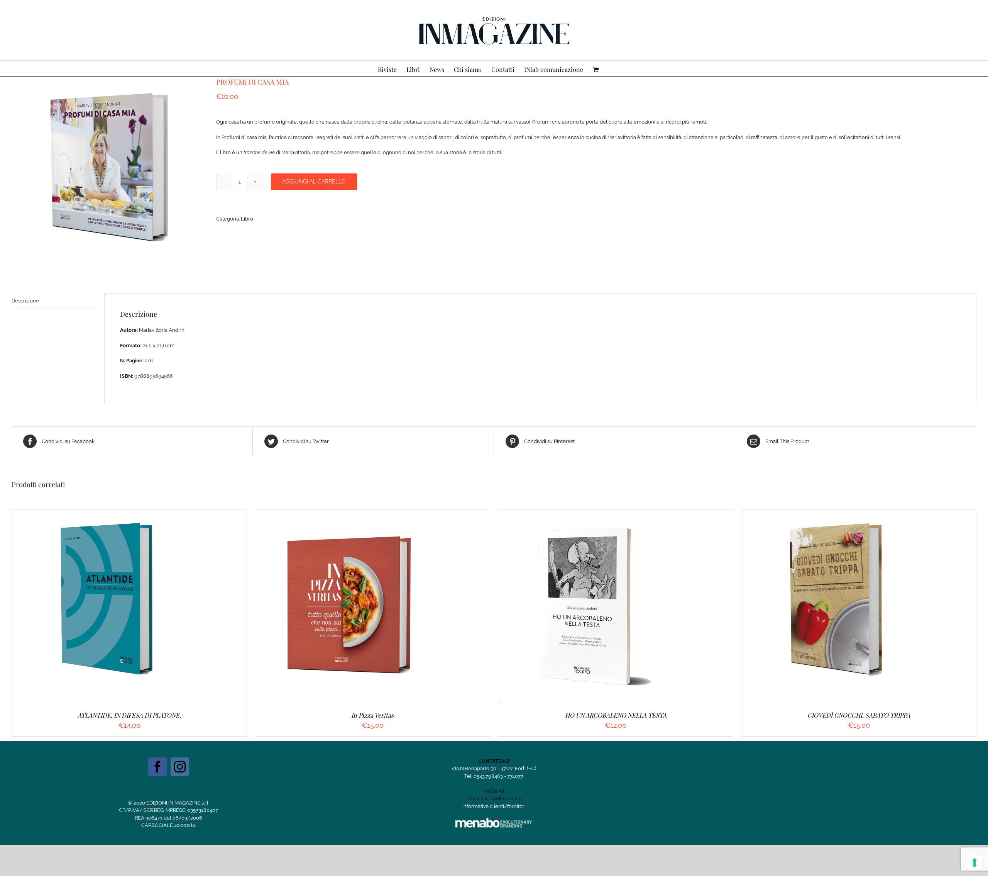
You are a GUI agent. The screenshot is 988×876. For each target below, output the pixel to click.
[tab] (54, 301)
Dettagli (146, 607)
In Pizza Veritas (372, 715)
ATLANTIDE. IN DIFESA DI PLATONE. (129, 715)
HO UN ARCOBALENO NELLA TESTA (616, 715)
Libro (247, 219)
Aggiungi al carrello (314, 181)
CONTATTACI (493, 761)
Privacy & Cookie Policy (494, 798)
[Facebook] (157, 766)
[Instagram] (180, 766)
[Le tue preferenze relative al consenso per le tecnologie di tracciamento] (974, 862)
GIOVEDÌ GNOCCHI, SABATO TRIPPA (858, 715)
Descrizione (25, 301)
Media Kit (493, 791)
